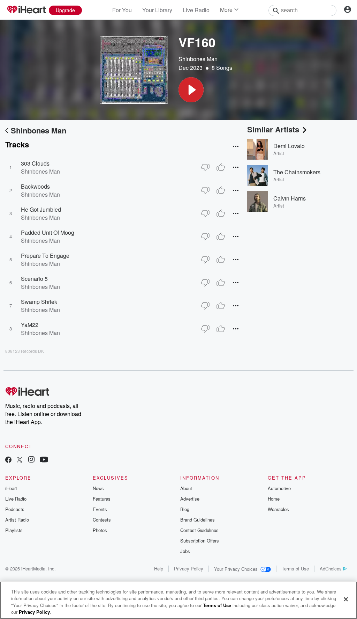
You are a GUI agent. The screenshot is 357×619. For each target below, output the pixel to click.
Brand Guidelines (197, 519)
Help (158, 568)
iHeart (11, 488)
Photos (100, 530)
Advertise (189, 498)
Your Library (157, 10)
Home (274, 498)
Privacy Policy (188, 568)
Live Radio (196, 10)
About (186, 488)
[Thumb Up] (220, 167)
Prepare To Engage (45, 256)
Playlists (14, 530)
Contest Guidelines (199, 530)
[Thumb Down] (205, 167)
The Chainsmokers (296, 172)
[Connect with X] (19, 460)
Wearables (278, 509)
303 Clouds (35, 163)
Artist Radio (17, 519)
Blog (184, 509)
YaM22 (29, 325)
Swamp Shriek (39, 302)
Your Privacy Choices (236, 569)
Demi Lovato (289, 146)
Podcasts (14, 509)
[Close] (346, 599)
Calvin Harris (289, 198)
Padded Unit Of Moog (47, 232)
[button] (191, 89)
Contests (102, 519)
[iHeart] (26, 10)
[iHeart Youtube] (44, 460)
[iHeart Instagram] (31, 460)
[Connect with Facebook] (8, 460)
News (98, 488)
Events (100, 509)
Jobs (185, 551)
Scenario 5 (34, 279)
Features (102, 498)
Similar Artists (273, 129)
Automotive (279, 488)
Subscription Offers (199, 540)
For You (122, 10)
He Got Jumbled (41, 209)
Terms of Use (295, 568)
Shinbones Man (198, 59)
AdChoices (331, 568)
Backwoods (35, 186)
